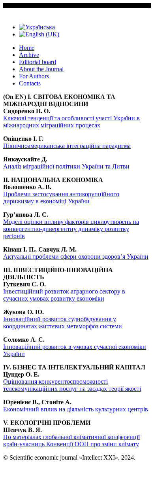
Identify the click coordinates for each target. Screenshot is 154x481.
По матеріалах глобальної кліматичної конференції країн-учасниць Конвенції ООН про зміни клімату (71, 440)
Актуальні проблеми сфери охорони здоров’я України (75, 256)
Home (26, 47)
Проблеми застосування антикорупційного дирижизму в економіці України (61, 198)
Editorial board (37, 62)
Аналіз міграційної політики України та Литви (66, 166)
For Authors (34, 76)
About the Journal (41, 69)
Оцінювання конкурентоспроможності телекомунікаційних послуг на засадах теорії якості (72, 385)
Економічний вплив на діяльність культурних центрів (75, 409)
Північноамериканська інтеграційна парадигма (67, 145)
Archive (29, 54)
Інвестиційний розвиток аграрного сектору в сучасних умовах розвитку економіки (64, 295)
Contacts (30, 83)
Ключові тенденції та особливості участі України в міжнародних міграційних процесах (71, 122)
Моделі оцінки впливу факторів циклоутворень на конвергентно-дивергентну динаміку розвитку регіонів (71, 228)
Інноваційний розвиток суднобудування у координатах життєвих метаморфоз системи (62, 323)
